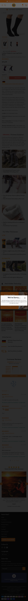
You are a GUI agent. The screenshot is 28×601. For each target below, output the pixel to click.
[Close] (25, 298)
